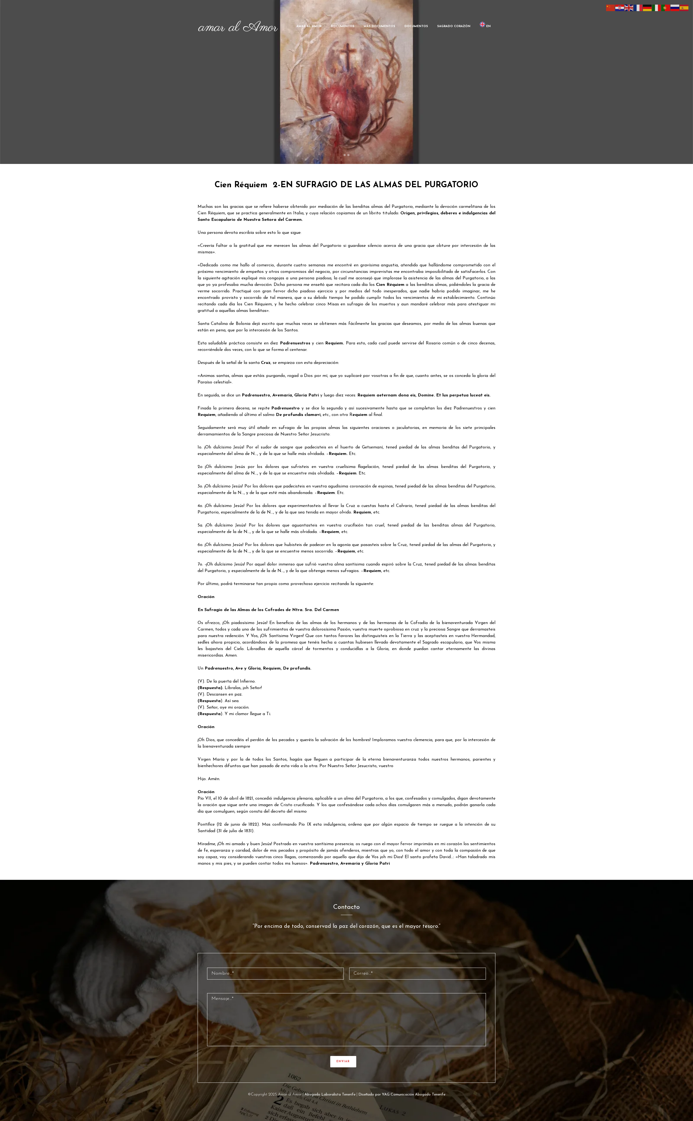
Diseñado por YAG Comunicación (386, 1095)
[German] (647, 7)
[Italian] (656, 7)
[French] (638, 7)
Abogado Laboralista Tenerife (330, 1095)
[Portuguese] (666, 7)
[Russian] (675, 7)
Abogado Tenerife (430, 1095)
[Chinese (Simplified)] (610, 7)
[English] (629, 7)
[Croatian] (620, 7)
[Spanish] (684, 7)
